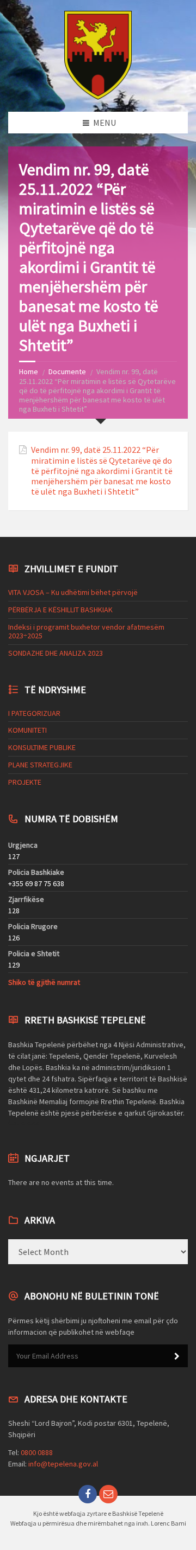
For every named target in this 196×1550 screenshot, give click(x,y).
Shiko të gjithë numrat (44, 982)
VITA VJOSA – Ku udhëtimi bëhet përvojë (73, 592)
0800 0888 (37, 1452)
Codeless (23, 1123)
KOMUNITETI (27, 730)
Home (28, 371)
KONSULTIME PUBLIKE (42, 747)
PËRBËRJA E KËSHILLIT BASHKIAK (60, 609)
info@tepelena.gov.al (63, 1464)
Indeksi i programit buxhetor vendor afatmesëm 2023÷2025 (86, 631)
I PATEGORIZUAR (34, 713)
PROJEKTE (24, 782)
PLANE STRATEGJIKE (40, 765)
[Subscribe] (177, 1356)
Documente (67, 371)
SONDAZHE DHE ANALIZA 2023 (55, 653)
